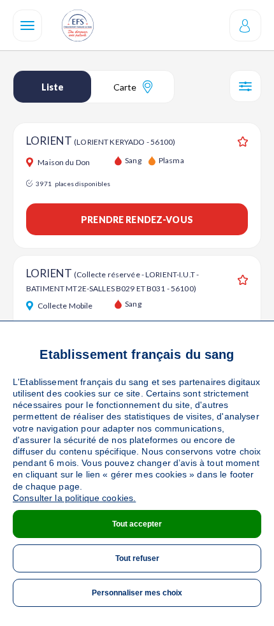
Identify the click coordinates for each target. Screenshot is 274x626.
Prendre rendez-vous (137, 219)
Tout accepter (137, 524)
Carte (124, 87)
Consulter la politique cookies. (74, 498)
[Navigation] (27, 25)
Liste (52, 87)
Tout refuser (137, 558)
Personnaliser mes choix (137, 592)
